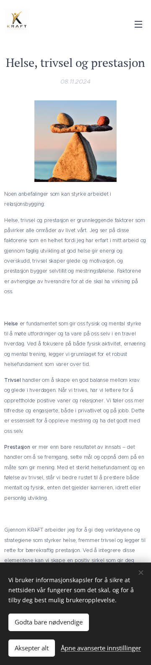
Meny (138, 23)
